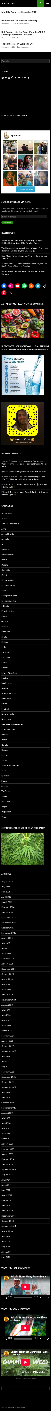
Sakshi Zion (7, 3)
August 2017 (7, 1174)
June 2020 (5, 1123)
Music (4, 703)
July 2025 (5, 943)
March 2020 (6, 1138)
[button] (10, 147)
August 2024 (7, 979)
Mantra (4, 688)
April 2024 (6, 989)
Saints (4, 760)
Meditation (6, 698)
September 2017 (8, 1169)
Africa (4, 518)
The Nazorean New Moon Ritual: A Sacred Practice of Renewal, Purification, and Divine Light (24, 249)
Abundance (6, 513)
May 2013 (5, 1257)
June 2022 (5, 1061)
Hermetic (5, 631)
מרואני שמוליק (7, 484)
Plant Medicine (8, 729)
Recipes (4, 750)
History (4, 642)
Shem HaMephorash (10, 765)
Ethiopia (5, 606)
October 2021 (7, 1082)
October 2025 (7, 927)
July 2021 (5, 1092)
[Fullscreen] (46, 1297)
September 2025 (8, 933)
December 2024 (8, 969)
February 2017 (7, 1200)
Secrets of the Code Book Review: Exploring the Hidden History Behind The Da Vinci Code (22, 241)
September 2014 (8, 1226)
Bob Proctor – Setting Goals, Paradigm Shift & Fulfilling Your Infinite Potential (23, 33)
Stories (4, 781)
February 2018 (7, 1159)
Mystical (5, 709)
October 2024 (7, 974)
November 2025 (8, 922)
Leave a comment (23, 23)
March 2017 (6, 1195)
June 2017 (5, 1185)
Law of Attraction (9, 673)
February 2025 (7, 958)
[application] (25, 1287)
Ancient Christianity (10, 523)
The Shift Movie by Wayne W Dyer (17, 43)
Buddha (4, 565)
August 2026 (7, 881)
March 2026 (6, 902)
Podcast (4, 734)
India (3, 647)
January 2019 (7, 1154)
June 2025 (5, 948)
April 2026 (6, 897)
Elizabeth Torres (8, 492)
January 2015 (7, 1210)
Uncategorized (7, 801)
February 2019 (7, 1149)
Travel (4, 796)
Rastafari (5, 745)
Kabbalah (5, 657)
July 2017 (5, 1180)
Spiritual (5, 775)
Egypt (3, 590)
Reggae (4, 755)
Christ (4, 575)
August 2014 (7, 1231)
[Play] (6, 1297)
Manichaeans (7, 683)
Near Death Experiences (12, 724)
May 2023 (5, 1020)
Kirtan (4, 662)
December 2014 (8, 1216)
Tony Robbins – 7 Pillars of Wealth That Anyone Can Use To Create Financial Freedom (24, 264)
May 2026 (5, 891)
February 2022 (7, 1072)
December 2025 (8, 917)
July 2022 (5, 1056)
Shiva (3, 770)
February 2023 (7, 1035)
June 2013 (5, 1252)
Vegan (4, 806)
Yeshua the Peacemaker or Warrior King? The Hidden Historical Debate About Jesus (23, 464)
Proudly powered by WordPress (13, 1407)
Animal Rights (7, 534)
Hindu (4, 637)
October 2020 (7, 1102)
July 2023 (5, 1010)
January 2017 (7, 1205)
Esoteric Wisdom (8, 601)
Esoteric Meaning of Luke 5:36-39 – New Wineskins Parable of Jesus (23, 477)
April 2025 (6, 953)
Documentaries (8, 585)
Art (2, 544)
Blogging (5, 549)
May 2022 (5, 1066)
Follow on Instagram (25, 189)
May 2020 (5, 1128)
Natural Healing (8, 714)
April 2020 (6, 1133)
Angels (4, 529)
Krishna (4, 667)
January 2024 (7, 994)
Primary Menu (47, 3)
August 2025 (7, 938)
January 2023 (7, 1041)
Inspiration (6, 652)
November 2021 (8, 1077)
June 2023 (5, 1015)
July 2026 (5, 886)
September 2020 (8, 1108)
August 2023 (7, 1005)
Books (4, 559)
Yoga (3, 817)
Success (4, 786)
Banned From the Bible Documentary (19, 20)
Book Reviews (7, 554)
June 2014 (5, 1241)
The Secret (6, 791)
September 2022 (8, 1051)
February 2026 (7, 907)
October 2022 (7, 1046)
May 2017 (5, 1190)
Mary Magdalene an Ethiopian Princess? (29, 471)
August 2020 (7, 1113)
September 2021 (8, 1087)
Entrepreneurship (9, 595)
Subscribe (7, 223)
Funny (4, 616)
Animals (5, 539)
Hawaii (4, 626)
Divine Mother (7, 580)
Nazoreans (6, 719)
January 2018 (7, 1164)
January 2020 (7, 1144)
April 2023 (6, 1025)
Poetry (4, 739)
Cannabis (5, 570)
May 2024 (5, 984)
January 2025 (7, 963)
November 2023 (8, 999)
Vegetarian (6, 811)
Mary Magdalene (8, 693)
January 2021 (7, 1097)
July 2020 (5, 1118)
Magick (4, 678)
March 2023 (6, 1030)
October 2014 (7, 1221)
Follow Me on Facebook (14, 115)
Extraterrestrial (8, 611)
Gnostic (4, 621)
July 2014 (5, 1236)
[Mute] (42, 1297)
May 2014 (5, 1246)
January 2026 (7, 912)
